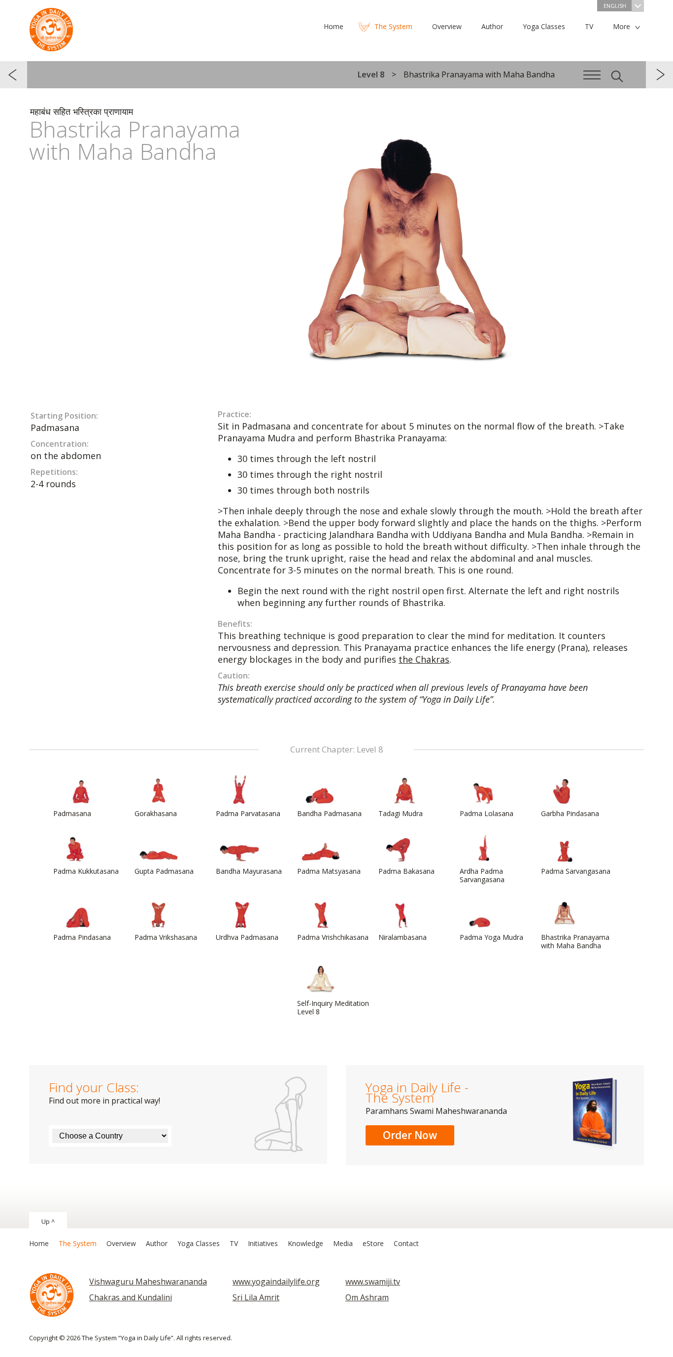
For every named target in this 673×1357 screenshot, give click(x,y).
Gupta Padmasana (164, 871)
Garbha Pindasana (570, 813)
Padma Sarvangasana (575, 871)
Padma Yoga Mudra (491, 937)
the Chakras (424, 659)
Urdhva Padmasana (247, 937)
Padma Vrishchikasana (333, 937)
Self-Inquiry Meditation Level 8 (333, 1007)
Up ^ (48, 1221)
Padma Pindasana (82, 937)
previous (13, 74)
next (659, 74)
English (615, 5)
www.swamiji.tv (372, 1281)
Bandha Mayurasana (249, 871)
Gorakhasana (156, 813)
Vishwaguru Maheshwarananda (148, 1281)
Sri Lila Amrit (256, 1297)
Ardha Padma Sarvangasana (482, 875)
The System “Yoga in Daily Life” (51, 27)
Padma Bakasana (406, 871)
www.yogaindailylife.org (276, 1281)
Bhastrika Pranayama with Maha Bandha (575, 941)
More (621, 26)
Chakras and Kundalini (130, 1297)
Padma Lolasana (486, 813)
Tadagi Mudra (400, 813)
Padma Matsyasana (329, 871)
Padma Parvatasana (248, 813)
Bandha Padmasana (329, 813)
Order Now (410, 1135)
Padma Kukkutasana (86, 871)
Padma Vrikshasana (166, 937)
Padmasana (72, 813)
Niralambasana (402, 937)
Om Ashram (367, 1297)
